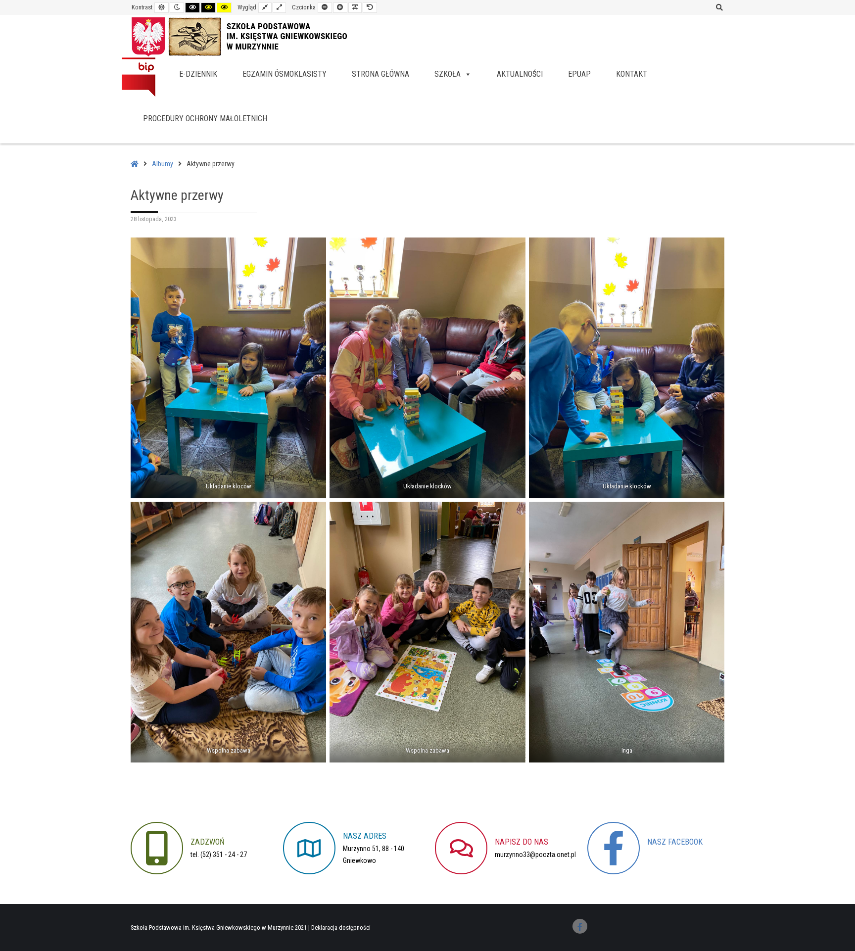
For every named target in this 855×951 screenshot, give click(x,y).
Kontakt (631, 74)
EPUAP (579, 74)
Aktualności (520, 74)
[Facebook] (579, 926)
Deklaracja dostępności (341, 927)
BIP (138, 76)
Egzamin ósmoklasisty (284, 74)
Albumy (162, 164)
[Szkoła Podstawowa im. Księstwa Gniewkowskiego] (250, 35)
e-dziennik (198, 74)
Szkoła (447, 74)
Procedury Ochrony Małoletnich (205, 118)
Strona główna (380, 74)
